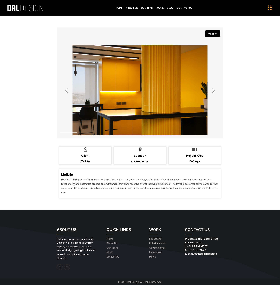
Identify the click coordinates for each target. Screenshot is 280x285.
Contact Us (184, 7)
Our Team (147, 7)
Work (160, 7)
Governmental (157, 247)
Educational (155, 238)
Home (119, 7)
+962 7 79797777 (197, 246)
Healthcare (155, 252)
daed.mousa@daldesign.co (202, 253)
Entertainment (157, 243)
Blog (170, 7)
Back (214, 33)
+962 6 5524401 (196, 250)
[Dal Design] (25, 7)
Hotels (152, 256)
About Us (132, 7)
